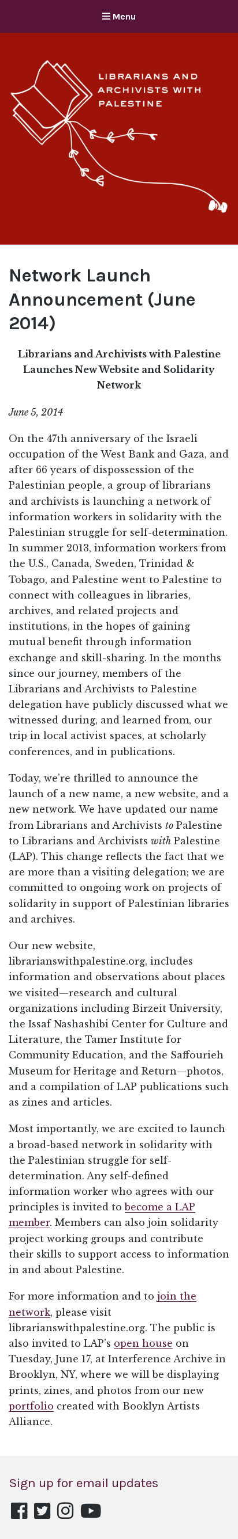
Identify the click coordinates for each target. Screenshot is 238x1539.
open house (143, 1343)
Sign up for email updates (83, 1483)
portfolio (31, 1406)
